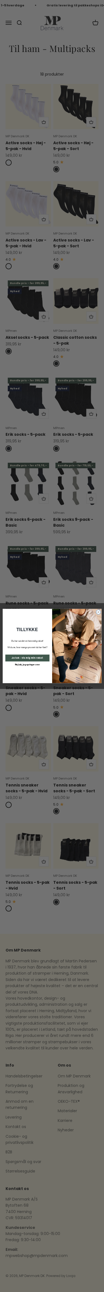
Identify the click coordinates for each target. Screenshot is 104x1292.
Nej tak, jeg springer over (27, 664)
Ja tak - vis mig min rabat (27, 657)
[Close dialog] (98, 612)
